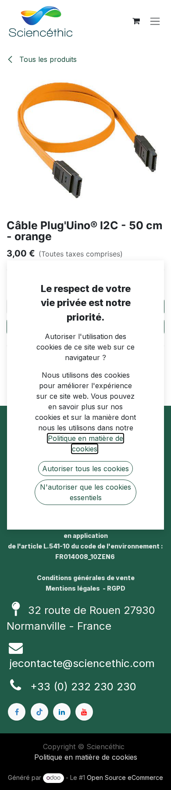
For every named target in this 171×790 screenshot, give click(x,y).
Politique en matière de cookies (85, 757)
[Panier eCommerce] (136, 21)
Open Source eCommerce (125, 777)
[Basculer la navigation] (155, 21)
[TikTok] (39, 712)
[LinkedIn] (62, 712)
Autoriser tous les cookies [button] (85, 468)
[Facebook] (16, 712)
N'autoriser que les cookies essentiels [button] (85, 492)
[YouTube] (84, 712)
